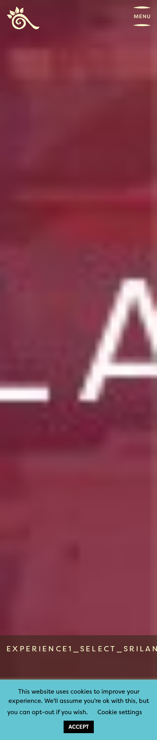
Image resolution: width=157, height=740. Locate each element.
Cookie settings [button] (119, 712)
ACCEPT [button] (78, 726)
